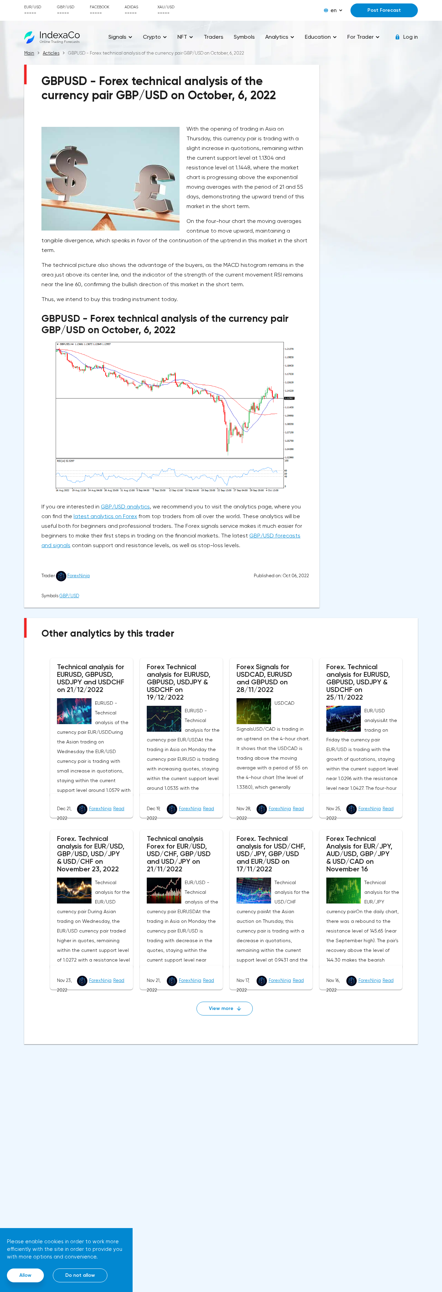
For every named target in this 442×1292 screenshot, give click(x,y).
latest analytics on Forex (105, 516)
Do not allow (80, 1275)
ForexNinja (78, 575)
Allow (25, 1275)
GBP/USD (69, 595)
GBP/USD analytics (125, 506)
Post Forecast (384, 10)
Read (118, 808)
